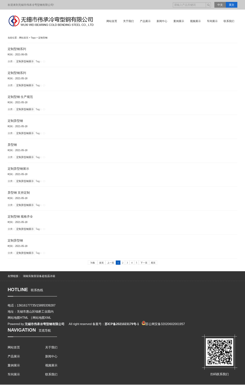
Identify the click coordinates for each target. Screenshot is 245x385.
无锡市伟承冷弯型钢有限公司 (45, 324)
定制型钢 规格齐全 (20, 216)
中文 (220, 4)
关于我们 (51, 347)
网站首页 (23, 37)
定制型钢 (42, 37)
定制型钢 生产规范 (20, 96)
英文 (231, 4)
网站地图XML (42, 317)
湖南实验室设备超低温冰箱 (39, 276)
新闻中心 (51, 356)
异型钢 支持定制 (19, 192)
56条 (92, 262)
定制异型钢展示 (25, 61)
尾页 (153, 262)
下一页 (143, 262)
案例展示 (14, 365)
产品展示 (14, 356)
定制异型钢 (15, 120)
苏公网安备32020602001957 (165, 324)
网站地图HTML (18, 317)
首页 (101, 262)
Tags (33, 37)
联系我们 (51, 374)
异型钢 (12, 144)
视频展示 (51, 365)
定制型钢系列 (17, 49)
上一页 (110, 262)
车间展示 (14, 374)
